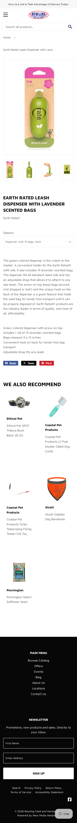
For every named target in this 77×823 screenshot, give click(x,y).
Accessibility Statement (49, 792)
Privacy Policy (33, 787)
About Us (38, 682)
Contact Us (38, 694)
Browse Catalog (38, 660)
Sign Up (38, 773)
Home (6, 37)
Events (38, 671)
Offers (38, 666)
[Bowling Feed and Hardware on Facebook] (70, 800)
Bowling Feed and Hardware (42, 811)
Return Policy (54, 787)
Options (8, 233)
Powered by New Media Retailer (37, 815)
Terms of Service (20, 792)
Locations (38, 688)
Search (16, 787)
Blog (38, 677)
